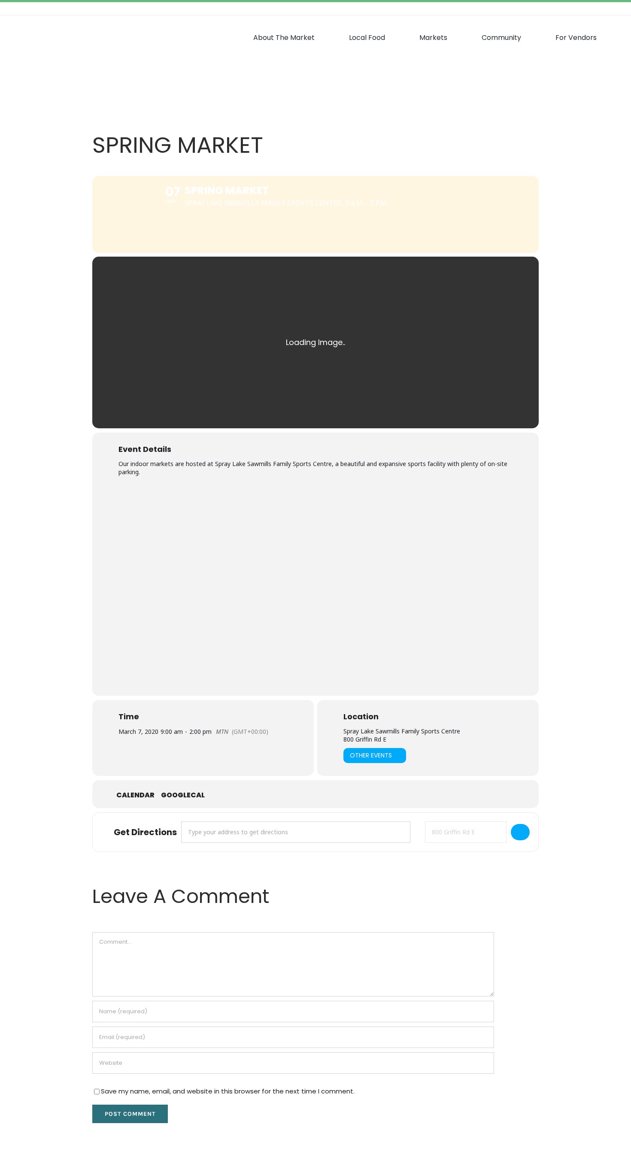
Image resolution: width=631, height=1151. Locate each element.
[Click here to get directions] (520, 832)
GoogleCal (183, 795)
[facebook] (574, 8)
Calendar (135, 795)
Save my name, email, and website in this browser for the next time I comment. (228, 1091)
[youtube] (615, 8)
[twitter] (588, 8)
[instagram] (601, 8)
